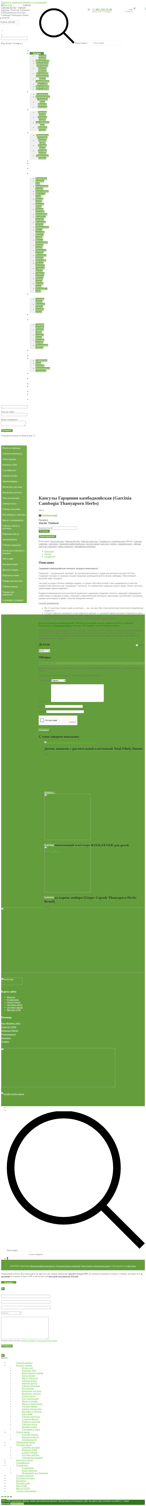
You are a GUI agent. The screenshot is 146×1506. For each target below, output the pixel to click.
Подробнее (18, 1503)
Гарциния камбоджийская (71, 544)
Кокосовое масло (11, 534)
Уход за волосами (11, 498)
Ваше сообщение (9, 419)
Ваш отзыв (45, 701)
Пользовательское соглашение (68, 1266)
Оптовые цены (49, 515)
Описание (49, 551)
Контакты (6, 1038)
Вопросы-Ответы (9, 1030)
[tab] (94, 551)
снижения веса (125, 544)
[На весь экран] (8, 1496)
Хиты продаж (57, 541)
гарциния (53, 544)
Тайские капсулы (89, 541)
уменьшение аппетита (85, 546)
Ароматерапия (10, 539)
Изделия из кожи (11, 575)
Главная (26, 5)
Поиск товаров (81, 43)
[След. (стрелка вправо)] (5, 1499)
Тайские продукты (12, 545)
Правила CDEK (9, 1027)
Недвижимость (8, 1034)
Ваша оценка (45, 680)
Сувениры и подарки (13, 600)
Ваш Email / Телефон (12, 43)
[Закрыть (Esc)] (2, 1496)
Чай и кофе (8, 559)
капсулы (105, 544)
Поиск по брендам (12, 448)
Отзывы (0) (49, 556)
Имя (41, 706)
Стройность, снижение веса (112, 541)
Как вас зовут (7, 412)
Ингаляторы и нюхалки (14, 514)
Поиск (10, 1110)
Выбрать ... (49, 792)
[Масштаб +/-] (11, 1496)
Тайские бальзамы (11, 509)
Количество (44, 528)
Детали (47, 554)
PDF (141, 645)
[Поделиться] (5, 1496)
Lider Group (131, 1266)
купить (113, 544)
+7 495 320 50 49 (102, 9)
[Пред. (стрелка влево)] (2, 1499)
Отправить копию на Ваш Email (16, 435)
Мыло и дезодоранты (13, 520)
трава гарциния (65, 546)
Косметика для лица (12, 487)
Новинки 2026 (10, 464)
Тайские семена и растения (11, 527)
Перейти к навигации (11, 2)
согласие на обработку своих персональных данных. (39, 1341)
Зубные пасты (9, 503)
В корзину (44, 531)
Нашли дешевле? (47, 536)
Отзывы (5, 1041)
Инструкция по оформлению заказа (96, 1266)
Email (42, 711)
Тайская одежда (10, 586)
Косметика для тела (12, 492)
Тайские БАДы (8, 7)
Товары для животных (8, 593)
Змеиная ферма (10, 481)
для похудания (92, 544)
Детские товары (10, 570)
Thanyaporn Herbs (62, 625)
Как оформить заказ (10, 1023)
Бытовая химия (10, 564)
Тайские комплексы (12, 453)
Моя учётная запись (16, 1107)
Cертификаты (9, 470)
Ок (11, 1503)
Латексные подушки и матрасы (13, 551)
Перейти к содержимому (35, 2)
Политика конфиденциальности (42, 1266)
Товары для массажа (12, 581)
